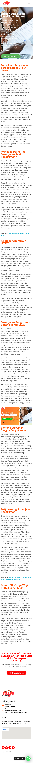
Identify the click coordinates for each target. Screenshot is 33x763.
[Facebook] (3, 747)
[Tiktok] (9, 747)
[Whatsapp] (28, 758)
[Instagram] (6, 747)
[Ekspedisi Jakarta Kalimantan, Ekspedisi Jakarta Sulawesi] (8, 694)
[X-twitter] (13, 747)
